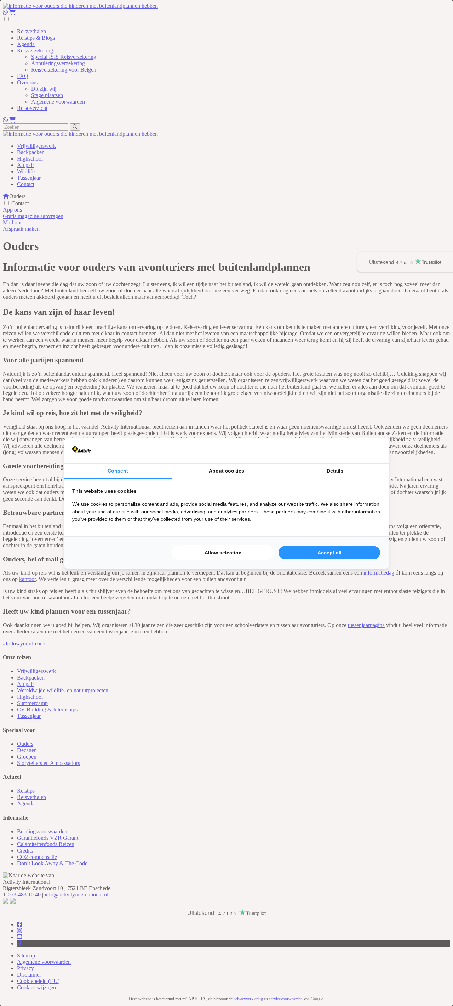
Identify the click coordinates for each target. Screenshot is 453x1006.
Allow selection (223, 552)
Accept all (329, 552)
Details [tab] (335, 471)
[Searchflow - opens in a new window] (372, 450)
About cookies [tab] (226, 471)
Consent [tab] (118, 471)
